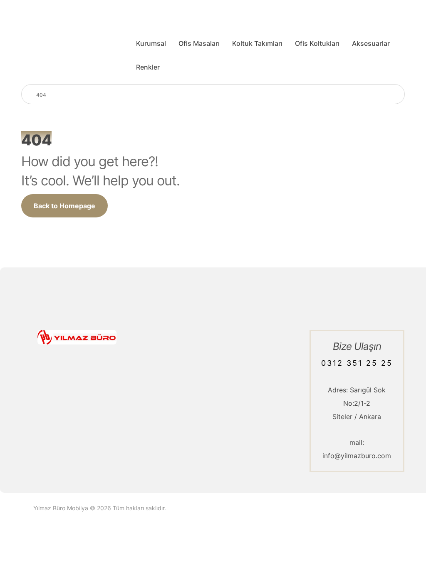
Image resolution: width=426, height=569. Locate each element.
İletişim (240, 350)
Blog (236, 363)
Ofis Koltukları (170, 390)
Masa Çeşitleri (171, 350)
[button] (45, 431)
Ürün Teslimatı (251, 430)
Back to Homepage (64, 206)
